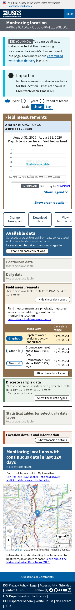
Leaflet (18, 549)
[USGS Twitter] (46, 591)
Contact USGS (14, 590)
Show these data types (52, 398)
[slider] (66, 182)
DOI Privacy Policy (15, 585)
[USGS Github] (55, 591)
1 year (15, 101)
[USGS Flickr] (60, 591)
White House (44, 601)
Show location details (52, 440)
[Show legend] (67, 536)
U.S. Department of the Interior (24, 596)
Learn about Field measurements (29, 319)
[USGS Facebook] (51, 591)
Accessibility (48, 585)
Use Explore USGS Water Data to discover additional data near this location (33, 478)
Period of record (57, 101)
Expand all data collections (27, 251)
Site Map (65, 585)
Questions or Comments (37, 577)
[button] (37, 514)
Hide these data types (52, 299)
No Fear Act (64, 601)
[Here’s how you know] (37, 4)
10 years (32, 101)
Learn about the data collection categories (34, 245)
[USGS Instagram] (69, 591)
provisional (63, 186)
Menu (70, 13)
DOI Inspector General (18, 601)
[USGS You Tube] (65, 591)
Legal (34, 585)
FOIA (8, 606)
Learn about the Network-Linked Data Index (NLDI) (36, 560)
